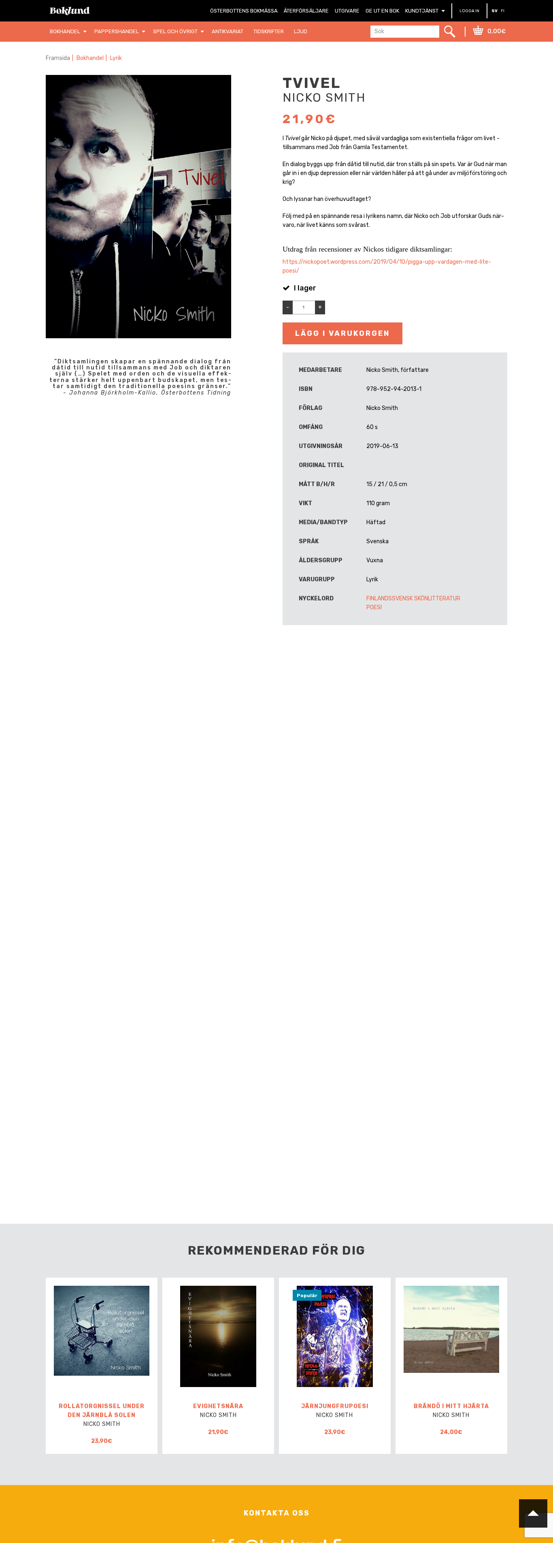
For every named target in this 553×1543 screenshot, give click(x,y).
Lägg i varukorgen (342, 333)
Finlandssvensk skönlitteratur (413, 598)
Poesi (374, 607)
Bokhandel (90, 58)
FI (502, 11)
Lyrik (116, 58)
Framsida (58, 58)
